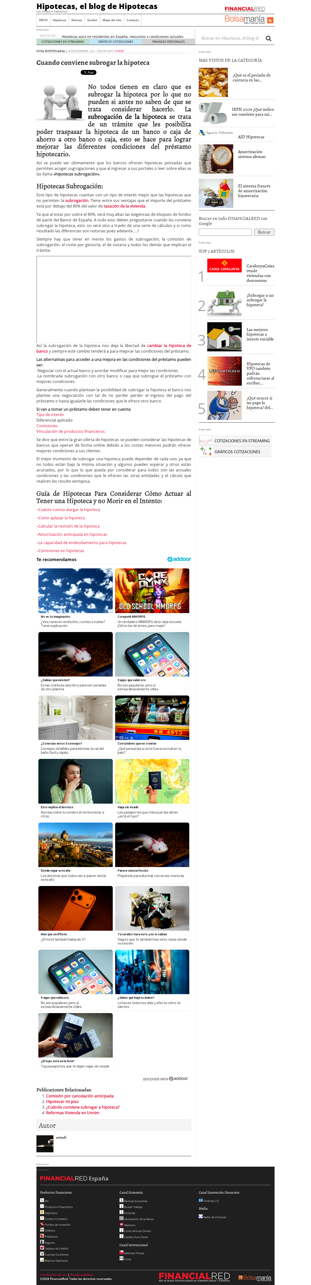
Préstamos (51, 1236)
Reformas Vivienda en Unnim (72, 1112)
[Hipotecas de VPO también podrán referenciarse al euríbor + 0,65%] (224, 370)
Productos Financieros (58, 1207)
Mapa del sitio (112, 20)
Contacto (133, 20)
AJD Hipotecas (251, 136)
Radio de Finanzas (214, 1217)
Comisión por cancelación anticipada (80, 1096)
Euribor (92, 20)
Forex (127, 1259)
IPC (46, 1201)
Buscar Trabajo (133, 1207)
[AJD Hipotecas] (216, 132)
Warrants (129, 1225)
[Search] (268, 38)
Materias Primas (133, 1253)
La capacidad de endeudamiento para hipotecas (82, 542)
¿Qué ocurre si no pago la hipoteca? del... (260, 403)
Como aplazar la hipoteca (61, 518)
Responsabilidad (81, 1275)
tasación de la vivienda (124, 206)
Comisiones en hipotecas (61, 550)
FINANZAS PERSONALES (168, 42)
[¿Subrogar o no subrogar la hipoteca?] (224, 302)
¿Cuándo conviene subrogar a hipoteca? (83, 1107)
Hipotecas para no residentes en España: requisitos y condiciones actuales (122, 35)
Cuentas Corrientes (56, 1254)
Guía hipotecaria (50, 50)
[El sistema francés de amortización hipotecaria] (216, 192)
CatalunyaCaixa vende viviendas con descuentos (260, 272)
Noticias (76, 20)
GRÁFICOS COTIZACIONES (115, 42)
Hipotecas (59, 20)
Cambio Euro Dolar (135, 1237)
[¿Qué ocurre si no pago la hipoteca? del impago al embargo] (224, 405)
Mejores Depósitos (56, 1260)
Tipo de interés (50, 414)
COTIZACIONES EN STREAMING (63, 42)
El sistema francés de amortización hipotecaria (254, 190)
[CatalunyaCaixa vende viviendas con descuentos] (224, 265)
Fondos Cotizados (55, 1219)
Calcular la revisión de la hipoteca (69, 526)
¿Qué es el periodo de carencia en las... (252, 77)
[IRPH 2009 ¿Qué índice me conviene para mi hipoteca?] (213, 113)
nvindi (119, 51)
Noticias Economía (135, 1201)
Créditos (49, 1230)
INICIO (43, 20)
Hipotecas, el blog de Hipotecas (97, 6)
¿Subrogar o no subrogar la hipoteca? (260, 300)
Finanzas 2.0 (211, 1201)
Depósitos (50, 1213)
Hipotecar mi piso (62, 1101)
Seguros (49, 1242)
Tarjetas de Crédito (56, 1248)
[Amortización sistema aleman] (216, 159)
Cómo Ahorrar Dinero (137, 1231)
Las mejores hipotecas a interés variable (260, 334)
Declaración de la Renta (138, 1219)
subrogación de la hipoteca (128, 116)
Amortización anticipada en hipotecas (72, 534)
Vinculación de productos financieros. (71, 431)
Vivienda (129, 1213)
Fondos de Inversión (57, 1224)
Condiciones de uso (53, 1275)
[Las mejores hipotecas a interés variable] (224, 336)
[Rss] (270, 20)
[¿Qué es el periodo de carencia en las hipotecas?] (213, 82)
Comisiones (47, 425)
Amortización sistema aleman (252, 154)
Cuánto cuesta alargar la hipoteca (69, 509)
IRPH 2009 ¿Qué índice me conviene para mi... (253, 111)
